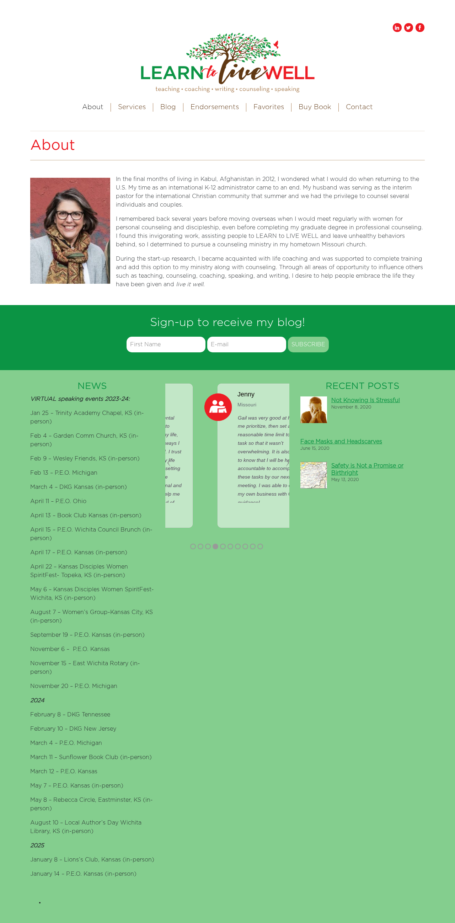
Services (132, 107)
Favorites (268, 107)
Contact (359, 107)
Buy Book (315, 107)
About (92, 107)
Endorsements (215, 107)
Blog (168, 107)
